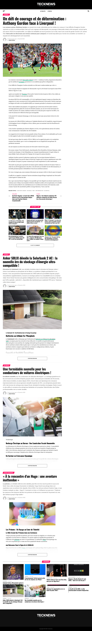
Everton (24, 94)
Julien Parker (12, 40)
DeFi (34, 190)
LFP (7, 341)
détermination (39, 190)
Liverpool (21, 82)
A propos (50, 11)
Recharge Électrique (13, 443)
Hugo (44, 539)
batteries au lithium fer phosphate (45, 339)
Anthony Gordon (22, 190)
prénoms (16, 539)
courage (29, 190)
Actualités (42, 11)
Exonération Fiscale (39, 443)
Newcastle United (28, 80)
